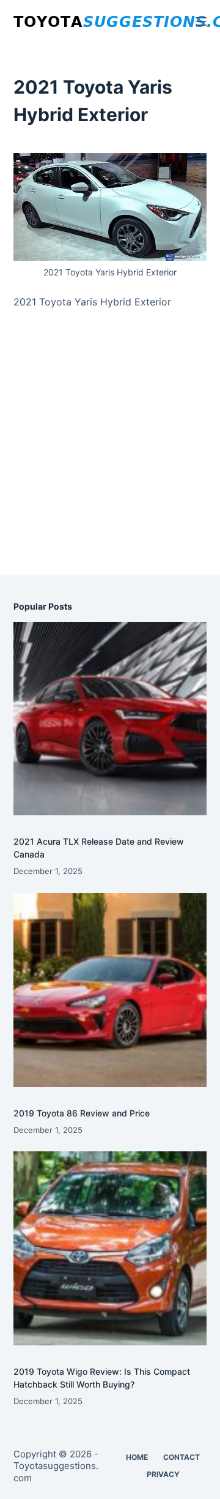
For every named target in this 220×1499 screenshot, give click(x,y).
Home (137, 1457)
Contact (181, 1457)
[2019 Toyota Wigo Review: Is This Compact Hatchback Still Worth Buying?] (110, 1248)
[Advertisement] (110, 456)
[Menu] (201, 21)
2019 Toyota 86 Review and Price (81, 1113)
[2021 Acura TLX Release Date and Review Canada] (110, 719)
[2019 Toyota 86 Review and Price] (110, 990)
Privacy (163, 1474)
